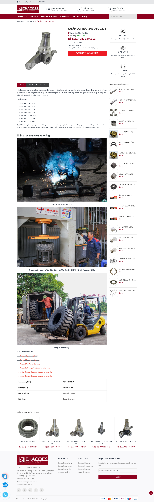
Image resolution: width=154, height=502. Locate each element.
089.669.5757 (29, 479)
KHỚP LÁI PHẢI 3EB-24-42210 (126, 442)
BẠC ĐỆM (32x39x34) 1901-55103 (130, 132)
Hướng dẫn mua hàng (65, 463)
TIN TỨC (76, 17)
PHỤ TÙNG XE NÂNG (48, 17)
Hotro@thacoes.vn (69, 393)
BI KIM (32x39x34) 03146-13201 (129, 174)
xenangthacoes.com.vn (30, 482)
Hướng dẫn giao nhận (65, 469)
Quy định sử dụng (84, 472)
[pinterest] (41, 490)
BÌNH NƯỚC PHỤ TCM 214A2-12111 (131, 227)
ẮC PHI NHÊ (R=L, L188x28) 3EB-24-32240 (132, 89)
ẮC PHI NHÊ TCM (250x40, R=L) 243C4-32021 (134, 100)
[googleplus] (30, 490)
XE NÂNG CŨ (65, 17)
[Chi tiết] (25, 447)
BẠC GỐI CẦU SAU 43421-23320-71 (131, 163)
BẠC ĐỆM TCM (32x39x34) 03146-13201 (132, 153)
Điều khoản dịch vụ (64, 472)
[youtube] (36, 490)
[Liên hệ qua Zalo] (5, 485)
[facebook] (24, 490)
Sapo (50, 499)
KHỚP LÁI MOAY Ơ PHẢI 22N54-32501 (101, 443)
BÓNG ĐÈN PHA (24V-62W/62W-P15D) (132, 248)
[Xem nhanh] (30, 447)
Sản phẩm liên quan (28, 412)
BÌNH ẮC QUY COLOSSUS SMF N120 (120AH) (134, 206)
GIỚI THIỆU (34, 17)
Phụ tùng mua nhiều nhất (119, 84)
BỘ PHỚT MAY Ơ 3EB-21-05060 (129, 280)
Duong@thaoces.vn (69, 399)
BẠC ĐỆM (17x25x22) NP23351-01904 (131, 121)
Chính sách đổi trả (84, 469)
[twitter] (19, 490)
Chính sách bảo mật (84, 463)
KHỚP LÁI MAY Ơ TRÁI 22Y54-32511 (77, 443)
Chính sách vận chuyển (85, 466)
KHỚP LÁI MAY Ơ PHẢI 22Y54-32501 (52, 443)
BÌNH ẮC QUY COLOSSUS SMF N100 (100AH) (134, 195)
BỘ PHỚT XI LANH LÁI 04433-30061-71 (132, 291)
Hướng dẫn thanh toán (65, 466)
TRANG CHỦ (22, 17)
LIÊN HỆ (84, 17)
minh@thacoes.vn (26, 485)
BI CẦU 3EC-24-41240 (28, 442)
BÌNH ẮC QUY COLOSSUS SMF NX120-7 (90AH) (135, 216)
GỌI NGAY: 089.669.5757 (88, 53)
